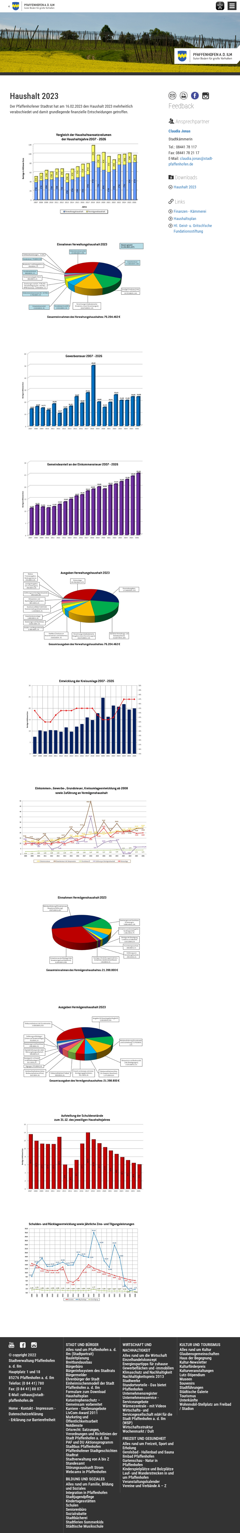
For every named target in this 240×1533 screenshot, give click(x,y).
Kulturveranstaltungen (197, 1370)
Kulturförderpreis (193, 1366)
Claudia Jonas (180, 131)
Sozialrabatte (76, 1513)
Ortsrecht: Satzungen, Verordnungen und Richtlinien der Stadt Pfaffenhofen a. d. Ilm (91, 1433)
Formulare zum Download (85, 1392)
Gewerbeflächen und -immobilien (148, 1368)
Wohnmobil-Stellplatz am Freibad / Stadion (205, 1406)
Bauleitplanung (77, 1358)
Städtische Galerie (194, 1392)
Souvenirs (187, 1383)
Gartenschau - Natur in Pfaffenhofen (140, 1462)
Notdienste (74, 1425)
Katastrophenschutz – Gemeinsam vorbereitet (84, 1402)
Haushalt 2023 (185, 187)
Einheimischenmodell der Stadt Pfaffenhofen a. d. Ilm (90, 1385)
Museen (186, 1379)
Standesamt (75, 1463)
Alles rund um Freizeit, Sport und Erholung (148, 1446)
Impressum (44, 1408)
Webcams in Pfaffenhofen (86, 1472)
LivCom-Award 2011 (82, 1413)
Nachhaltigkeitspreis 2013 (143, 1376)
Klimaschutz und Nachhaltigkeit (147, 1372)
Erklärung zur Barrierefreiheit (33, 1419)
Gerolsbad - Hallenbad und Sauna (148, 1452)
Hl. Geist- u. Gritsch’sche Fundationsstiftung (193, 228)
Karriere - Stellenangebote (86, 1408)
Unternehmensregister (140, 1393)
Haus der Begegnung (195, 1358)
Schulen (72, 1505)
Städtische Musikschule (84, 1526)
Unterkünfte (189, 1400)
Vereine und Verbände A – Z (144, 1486)
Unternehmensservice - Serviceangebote (141, 1399)
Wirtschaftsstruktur (138, 1427)
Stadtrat (72, 1455)
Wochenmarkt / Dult (138, 1431)
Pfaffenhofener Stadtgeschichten (91, 1451)
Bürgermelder (76, 1375)
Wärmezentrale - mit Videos (144, 1406)
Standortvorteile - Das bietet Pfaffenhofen (144, 1387)
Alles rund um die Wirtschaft (145, 1355)
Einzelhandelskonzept (140, 1359)
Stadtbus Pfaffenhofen (83, 1446)
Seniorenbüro (76, 1509)
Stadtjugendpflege (80, 1497)
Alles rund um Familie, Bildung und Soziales (89, 1486)
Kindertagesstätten (80, 1501)
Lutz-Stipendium (192, 1375)
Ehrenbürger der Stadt (82, 1379)
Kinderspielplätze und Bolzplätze (148, 1469)
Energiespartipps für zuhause (145, 1364)
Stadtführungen (191, 1387)
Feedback (181, 106)
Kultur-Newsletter (193, 1362)
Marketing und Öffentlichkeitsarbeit (82, 1419)
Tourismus (188, 1396)
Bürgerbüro (74, 1366)
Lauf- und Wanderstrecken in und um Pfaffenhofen (148, 1475)
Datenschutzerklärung (26, 1414)
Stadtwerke (131, 1381)
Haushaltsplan (185, 218)
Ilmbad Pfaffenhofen (138, 1456)
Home (13, 1408)
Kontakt (27, 1408)
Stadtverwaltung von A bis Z (87, 1459)
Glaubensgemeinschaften (199, 1354)
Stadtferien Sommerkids (85, 1522)
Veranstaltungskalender (141, 1481)
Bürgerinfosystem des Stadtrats (90, 1370)
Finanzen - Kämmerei (190, 211)
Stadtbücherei (76, 1518)
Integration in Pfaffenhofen (86, 1492)
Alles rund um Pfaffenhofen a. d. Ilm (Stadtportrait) (91, 1351)
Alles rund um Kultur (195, 1349)
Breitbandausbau (79, 1362)
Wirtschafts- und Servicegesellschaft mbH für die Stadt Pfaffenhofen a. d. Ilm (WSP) (147, 1416)
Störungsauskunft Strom (85, 1467)
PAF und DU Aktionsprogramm (89, 1442)
